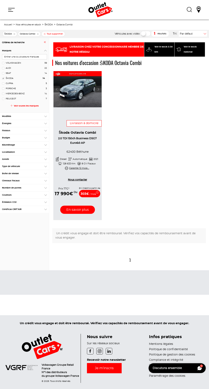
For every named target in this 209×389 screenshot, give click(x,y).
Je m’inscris (104, 368)
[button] (11, 9)
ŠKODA (48, 25)
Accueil (8, 25)
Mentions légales (161, 344)
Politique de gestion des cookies (172, 354)
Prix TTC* (63, 188)
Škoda (77, 132)
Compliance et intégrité (166, 360)
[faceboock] (91, 350)
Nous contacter (77, 179)
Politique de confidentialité (168, 349)
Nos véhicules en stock (28, 25)
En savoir (77, 209)
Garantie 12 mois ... (79, 168)
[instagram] (101, 350)
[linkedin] (110, 350)
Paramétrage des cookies (167, 375)
